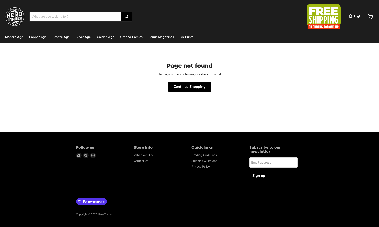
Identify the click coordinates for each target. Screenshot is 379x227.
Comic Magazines (161, 37)
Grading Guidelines (204, 155)
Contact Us (141, 161)
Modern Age (14, 37)
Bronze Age (61, 37)
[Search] (126, 16)
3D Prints (186, 37)
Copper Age (38, 37)
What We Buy (143, 155)
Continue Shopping (189, 86)
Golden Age (105, 37)
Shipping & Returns (204, 161)
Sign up (258, 175)
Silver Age (83, 37)
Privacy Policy (200, 167)
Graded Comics (131, 37)
